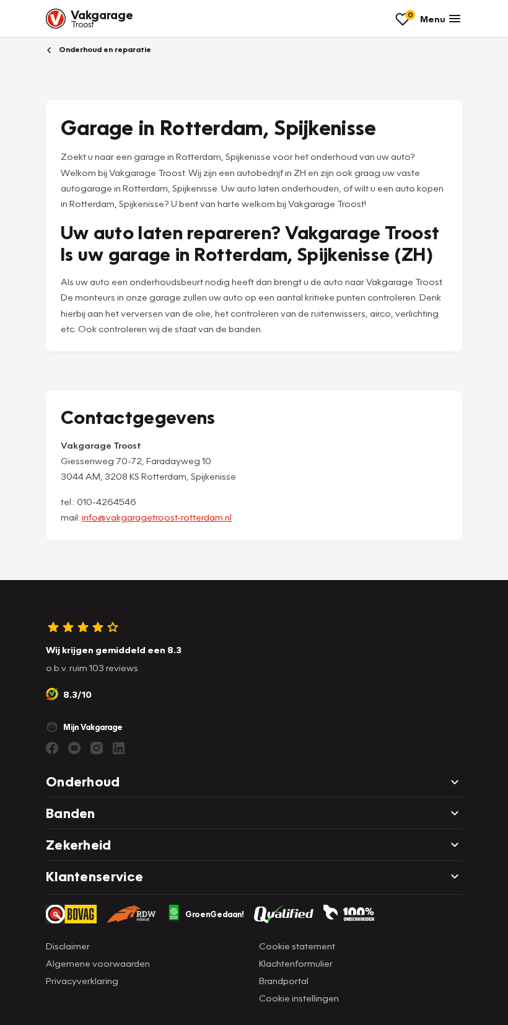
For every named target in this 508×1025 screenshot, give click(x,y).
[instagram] (96, 748)
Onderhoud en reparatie (104, 49)
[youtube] (74, 748)
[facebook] (52, 748)
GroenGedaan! (214, 914)
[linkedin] (119, 748)
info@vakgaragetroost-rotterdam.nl (157, 516)
